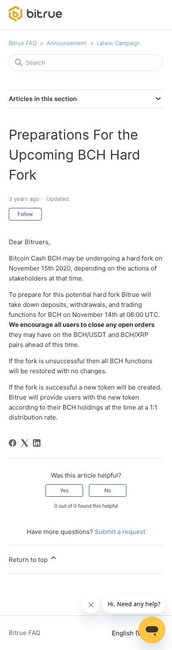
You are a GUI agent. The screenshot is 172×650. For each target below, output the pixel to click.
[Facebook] (12, 443)
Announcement (67, 43)
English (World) (135, 633)
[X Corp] (24, 443)
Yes (64, 490)
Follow (25, 214)
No (107, 490)
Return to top (29, 560)
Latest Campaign (118, 43)
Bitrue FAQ (23, 43)
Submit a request (120, 532)
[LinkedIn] (36, 443)
